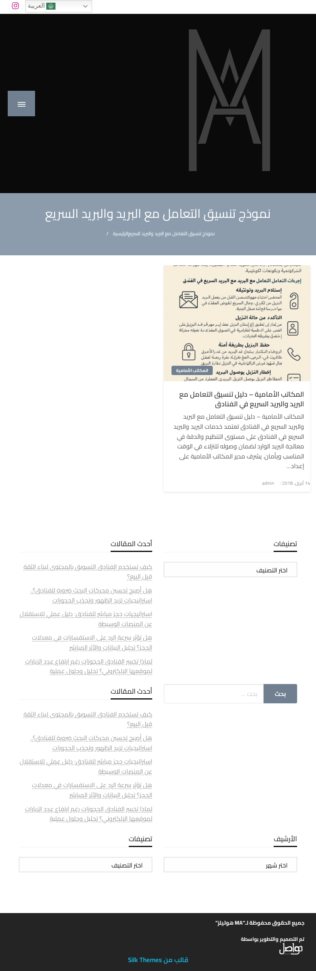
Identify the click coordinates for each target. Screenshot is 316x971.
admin (268, 483)
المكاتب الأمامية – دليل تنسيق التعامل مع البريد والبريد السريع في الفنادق (241, 399)
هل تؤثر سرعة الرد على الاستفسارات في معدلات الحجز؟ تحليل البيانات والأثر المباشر (92, 642)
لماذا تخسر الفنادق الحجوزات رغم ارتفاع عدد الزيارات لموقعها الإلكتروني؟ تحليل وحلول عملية (88, 666)
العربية (37, 5)
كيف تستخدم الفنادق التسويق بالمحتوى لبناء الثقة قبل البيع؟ (88, 571)
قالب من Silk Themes (158, 960)
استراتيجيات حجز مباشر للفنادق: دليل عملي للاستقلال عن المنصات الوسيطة (86, 619)
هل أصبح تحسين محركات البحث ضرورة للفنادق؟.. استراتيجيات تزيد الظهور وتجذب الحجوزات (91, 595)
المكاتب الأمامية (192, 370)
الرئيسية (120, 233)
